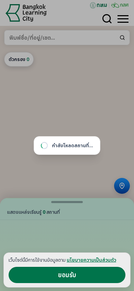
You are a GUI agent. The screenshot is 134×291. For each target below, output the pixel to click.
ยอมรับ (67, 275)
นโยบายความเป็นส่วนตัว (91, 260)
